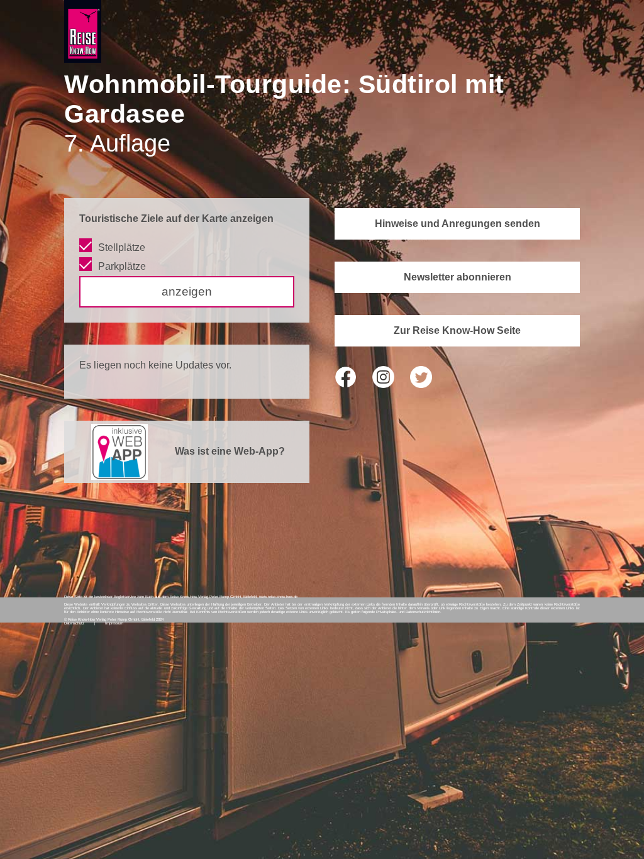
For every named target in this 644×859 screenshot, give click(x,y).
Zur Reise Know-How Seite (457, 330)
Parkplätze (122, 266)
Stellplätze (121, 247)
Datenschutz (74, 623)
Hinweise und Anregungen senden (457, 223)
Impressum (114, 623)
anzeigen (187, 291)
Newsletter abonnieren (457, 277)
